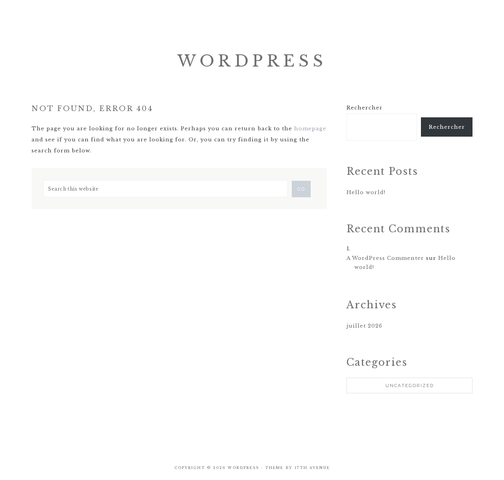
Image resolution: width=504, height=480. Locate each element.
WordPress (252, 61)
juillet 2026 (364, 325)
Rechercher (364, 107)
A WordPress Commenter (385, 258)
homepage (310, 128)
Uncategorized (409, 385)
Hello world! (365, 192)
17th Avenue (312, 467)
